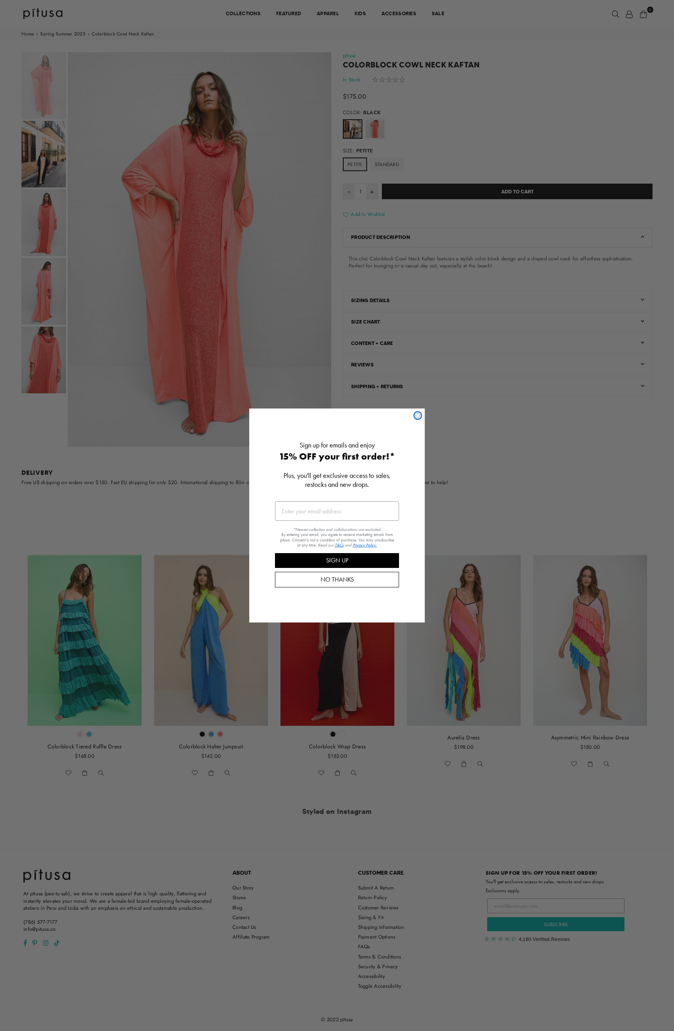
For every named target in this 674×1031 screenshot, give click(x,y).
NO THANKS (337, 579)
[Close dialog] (418, 415)
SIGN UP (337, 560)
